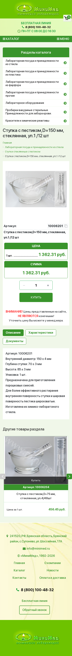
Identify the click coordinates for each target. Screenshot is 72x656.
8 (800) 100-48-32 (38, 27)
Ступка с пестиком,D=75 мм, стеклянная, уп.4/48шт (36, 496)
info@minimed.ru (38, 548)
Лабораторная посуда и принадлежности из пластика (32, 73)
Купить (36, 480)
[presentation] (3, 476)
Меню (64, 39)
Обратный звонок (34, 610)
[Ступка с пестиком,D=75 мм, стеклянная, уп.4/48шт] (36, 460)
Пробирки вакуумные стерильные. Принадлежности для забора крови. (29, 111)
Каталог (12, 39)
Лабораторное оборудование (25, 103)
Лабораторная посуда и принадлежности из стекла (32, 62)
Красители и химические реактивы (27, 120)
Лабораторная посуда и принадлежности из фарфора (32, 83)
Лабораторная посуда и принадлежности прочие (32, 94)
